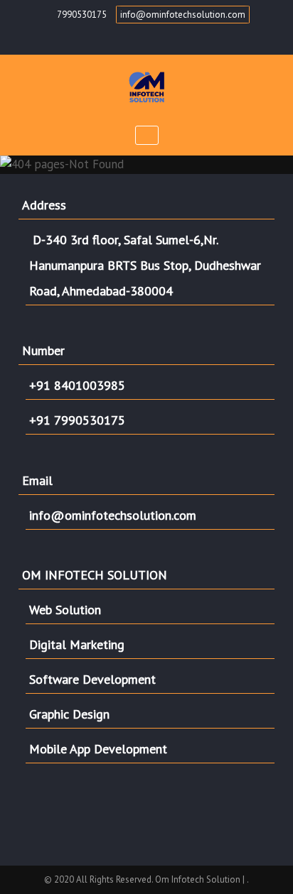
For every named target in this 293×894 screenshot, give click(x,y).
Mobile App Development (98, 749)
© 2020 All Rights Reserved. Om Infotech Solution (143, 879)
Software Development (92, 679)
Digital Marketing (76, 644)
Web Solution (65, 609)
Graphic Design (69, 714)
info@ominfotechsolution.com (182, 15)
